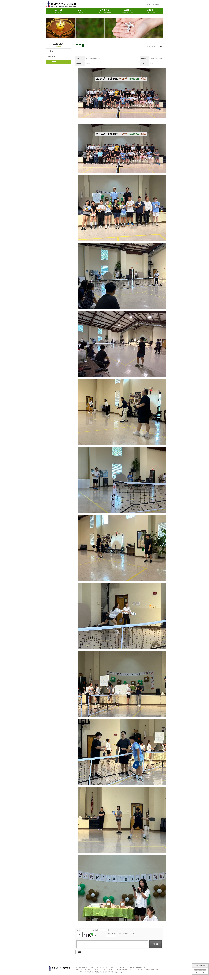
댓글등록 (155, 944)
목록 (79, 952)
